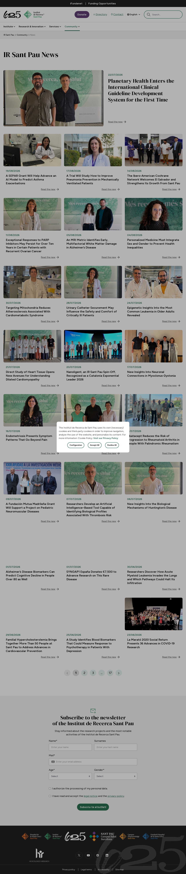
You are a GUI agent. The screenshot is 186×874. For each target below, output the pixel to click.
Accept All (94, 445)
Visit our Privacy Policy (105, 438)
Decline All (112, 445)
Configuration (76, 445)
